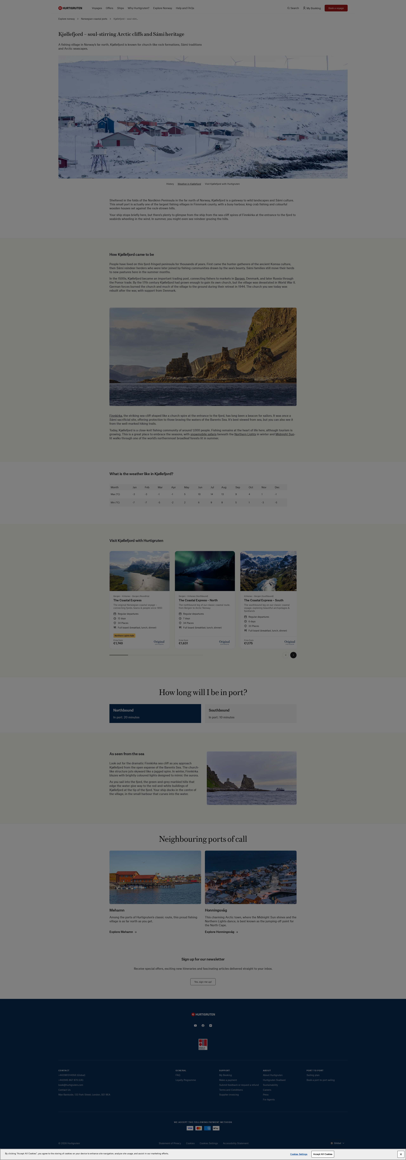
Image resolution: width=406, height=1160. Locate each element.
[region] (203, 1154)
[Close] (400, 1154)
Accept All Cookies (322, 1154)
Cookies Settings (298, 1154)
